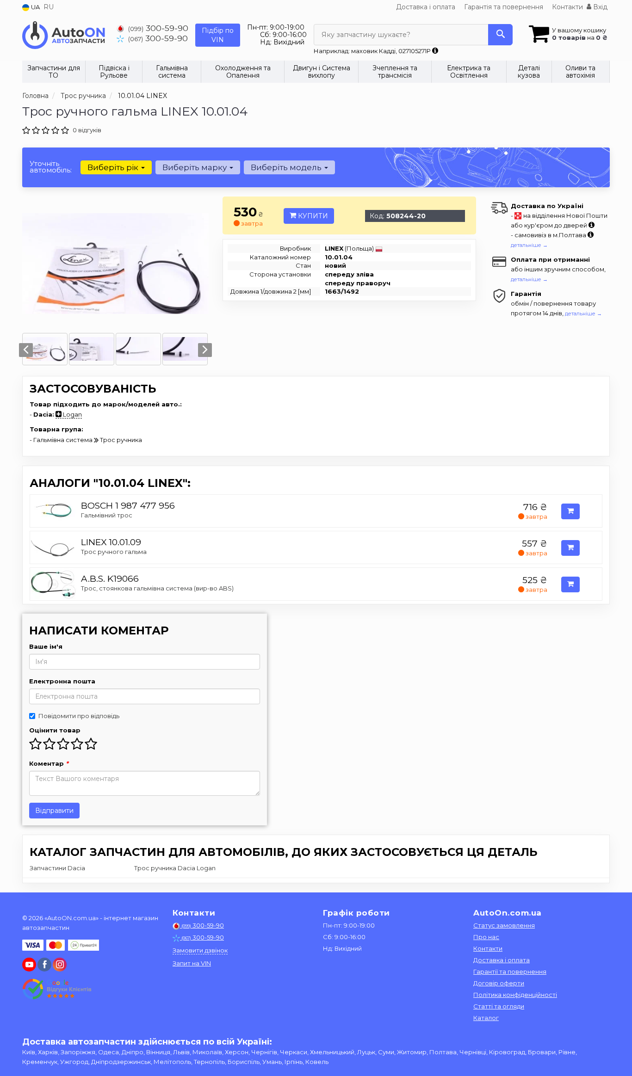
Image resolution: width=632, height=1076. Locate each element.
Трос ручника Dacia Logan (175, 868)
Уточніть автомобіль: (51, 166)
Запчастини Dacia (57, 868)
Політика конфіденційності (515, 994)
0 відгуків (87, 130)
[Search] (500, 34)
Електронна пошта (62, 681)
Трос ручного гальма (114, 551)
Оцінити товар (55, 730)
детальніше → (529, 245)
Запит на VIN (192, 963)
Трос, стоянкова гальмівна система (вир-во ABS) (157, 588)
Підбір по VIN (218, 35)
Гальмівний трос (106, 515)
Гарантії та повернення (509, 971)
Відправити (54, 810)
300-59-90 (158, 28)
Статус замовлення (504, 925)
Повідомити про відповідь (78, 715)
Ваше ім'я (45, 646)
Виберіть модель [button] (287, 167)
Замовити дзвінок (200, 950)
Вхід (599, 7)
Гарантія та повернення (503, 7)
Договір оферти (498, 983)
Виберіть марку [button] (195, 167)
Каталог (486, 1017)
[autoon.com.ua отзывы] (58, 989)
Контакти (567, 7)
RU (48, 7)
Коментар (48, 763)
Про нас (486, 937)
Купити (312, 216)
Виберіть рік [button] (113, 167)
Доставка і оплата (425, 7)
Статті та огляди (498, 1006)
